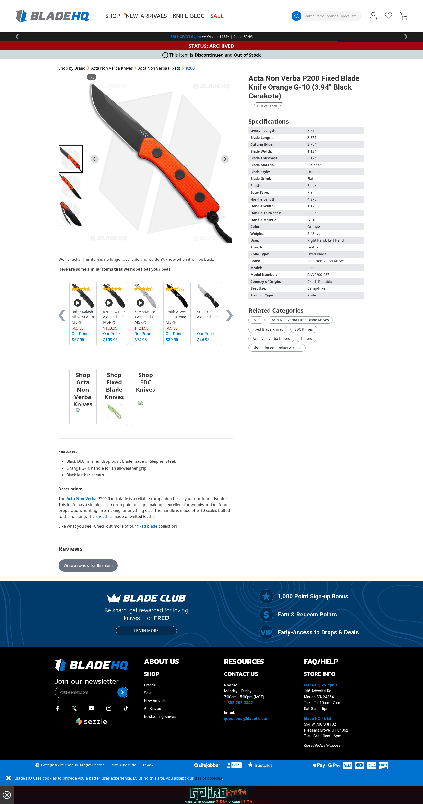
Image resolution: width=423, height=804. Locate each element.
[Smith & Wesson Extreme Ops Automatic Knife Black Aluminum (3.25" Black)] (177, 295)
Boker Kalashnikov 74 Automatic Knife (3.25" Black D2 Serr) (83, 314)
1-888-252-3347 (238, 702)
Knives (306, 338)
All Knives (152, 708)
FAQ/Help (321, 661)
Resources (244, 661)
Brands (150, 685)
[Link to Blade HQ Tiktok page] (125, 707)
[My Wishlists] (388, 16)
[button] (403, 16)
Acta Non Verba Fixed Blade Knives (300, 320)
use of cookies (208, 778)
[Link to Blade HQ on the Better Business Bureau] (234, 765)
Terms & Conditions (123, 765)
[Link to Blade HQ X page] (74, 707)
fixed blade (147, 526)
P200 (190, 68)
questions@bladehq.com (247, 718)
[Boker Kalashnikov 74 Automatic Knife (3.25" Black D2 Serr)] (83, 295)
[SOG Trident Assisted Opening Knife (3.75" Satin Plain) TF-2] (208, 295)
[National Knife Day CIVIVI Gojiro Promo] (218, 795)
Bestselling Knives (160, 716)
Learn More (146, 630)
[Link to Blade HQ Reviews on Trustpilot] (259, 765)
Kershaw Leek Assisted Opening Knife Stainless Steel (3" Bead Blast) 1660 (145, 314)
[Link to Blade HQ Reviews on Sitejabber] (207, 765)
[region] (211, 36)
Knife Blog (188, 15)
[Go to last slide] (95, 159)
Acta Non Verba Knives (112, 68)
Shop (112, 15)
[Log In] (373, 16)
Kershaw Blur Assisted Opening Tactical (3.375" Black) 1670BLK (114, 314)
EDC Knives (303, 329)
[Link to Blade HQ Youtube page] (91, 708)
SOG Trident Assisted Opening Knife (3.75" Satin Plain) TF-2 (208, 314)
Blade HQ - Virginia (321, 685)
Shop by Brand (72, 68)
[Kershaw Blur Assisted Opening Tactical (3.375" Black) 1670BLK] (114, 295)
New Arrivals (146, 15)
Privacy (148, 765)
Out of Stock (267, 106)
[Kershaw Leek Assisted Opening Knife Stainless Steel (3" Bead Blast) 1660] (145, 295)
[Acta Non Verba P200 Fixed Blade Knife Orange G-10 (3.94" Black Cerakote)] (160, 162)
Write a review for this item (88, 565)
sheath (102, 516)
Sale (217, 15)
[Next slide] (225, 159)
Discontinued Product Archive (277, 347)
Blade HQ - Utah (318, 718)
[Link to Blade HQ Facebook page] (57, 707)
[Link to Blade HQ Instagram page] (109, 707)
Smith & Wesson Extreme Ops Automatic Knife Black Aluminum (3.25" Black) (177, 314)
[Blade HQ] (52, 16)
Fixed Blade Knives (268, 329)
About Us (161, 661)
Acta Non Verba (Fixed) (159, 68)
